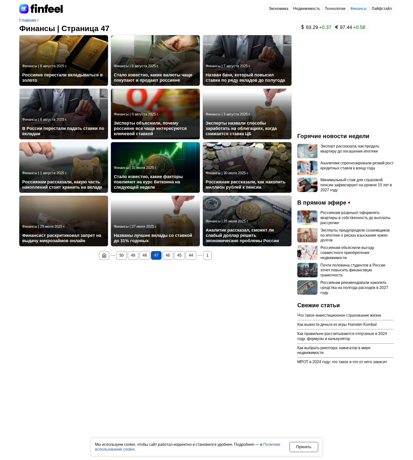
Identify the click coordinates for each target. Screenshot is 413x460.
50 (121, 255)
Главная (28, 20)
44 (191, 255)
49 (133, 255)
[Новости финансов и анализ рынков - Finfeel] (104, 255)
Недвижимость (306, 9)
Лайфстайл (382, 9)
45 (179, 255)
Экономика (278, 9)
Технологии (335, 9)
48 (144, 255)
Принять (303, 447)
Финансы (358, 9)
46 (168, 255)
